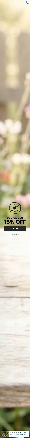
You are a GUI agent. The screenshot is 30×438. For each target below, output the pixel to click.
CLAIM (15, 228)
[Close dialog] (27, 2)
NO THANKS (15, 235)
